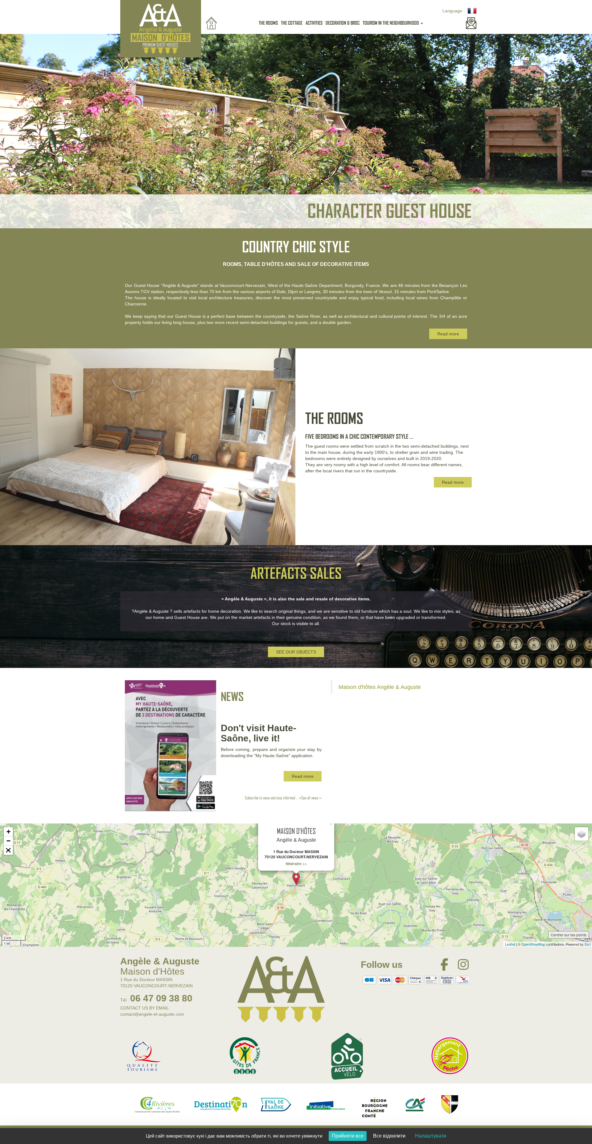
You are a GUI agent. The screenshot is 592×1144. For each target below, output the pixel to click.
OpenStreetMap (533, 944)
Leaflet (510, 944)
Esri (587, 944)
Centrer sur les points (568, 934)
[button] (8, 850)
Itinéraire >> (296, 863)
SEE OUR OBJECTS (296, 651)
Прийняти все (348, 1135)
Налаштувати (430, 1135)
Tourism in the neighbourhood (391, 23)
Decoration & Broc (343, 23)
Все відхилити (389, 1135)
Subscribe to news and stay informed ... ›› (273, 797)
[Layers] (581, 834)
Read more (448, 333)
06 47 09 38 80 (161, 998)
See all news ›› (311, 797)
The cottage (291, 23)
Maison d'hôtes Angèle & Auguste (380, 687)
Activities (314, 23)
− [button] (8, 841)
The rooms (268, 23)
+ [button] (8, 831)
